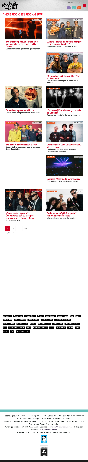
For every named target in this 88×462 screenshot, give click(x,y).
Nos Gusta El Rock (72, 324)
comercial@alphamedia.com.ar (60, 427)
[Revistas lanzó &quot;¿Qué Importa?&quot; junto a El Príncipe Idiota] (64, 200)
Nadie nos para (44, 324)
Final (25, 228)
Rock (52, 327)
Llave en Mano (46, 320)
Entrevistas (7, 320)
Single (5, 331)
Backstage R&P (53, 19)
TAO (12, 331)
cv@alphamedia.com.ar (48, 430)
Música (33, 324)
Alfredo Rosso (30, 316)
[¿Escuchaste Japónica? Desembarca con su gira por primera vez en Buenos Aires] (23, 200)
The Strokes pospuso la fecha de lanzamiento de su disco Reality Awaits (22, 44)
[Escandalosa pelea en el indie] (23, 97)
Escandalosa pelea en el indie (20, 111)
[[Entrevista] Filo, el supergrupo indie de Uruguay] (64, 97)
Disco (78, 316)
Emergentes (11, 191)
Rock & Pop (60, 327)
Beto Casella (50, 316)
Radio (29, 327)
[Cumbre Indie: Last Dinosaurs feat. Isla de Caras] (64, 131)
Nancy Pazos (58, 324)
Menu (85, 6)
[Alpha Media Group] (44, 451)
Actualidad (7, 316)
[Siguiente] (19, 228)
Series (70, 327)
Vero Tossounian (22, 331)
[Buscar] (79, 2)
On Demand (11, 122)
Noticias (10, 19)
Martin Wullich (9, 324)
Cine (72, 316)
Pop (4, 327)
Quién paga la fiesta (16, 327)
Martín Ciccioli (22, 324)
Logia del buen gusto (62, 320)
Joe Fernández (20, 320)
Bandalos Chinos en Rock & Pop (21, 145)
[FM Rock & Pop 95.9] (9, 6)
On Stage (51, 157)
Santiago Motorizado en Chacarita (63, 179)
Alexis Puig (18, 316)
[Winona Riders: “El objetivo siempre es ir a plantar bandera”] (64, 28)
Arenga (40, 316)
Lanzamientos (33, 320)
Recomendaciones (40, 327)
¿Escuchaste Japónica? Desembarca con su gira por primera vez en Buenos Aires (20, 216)
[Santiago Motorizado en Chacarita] (64, 165)
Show (77, 327)
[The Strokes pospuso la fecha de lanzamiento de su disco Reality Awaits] (23, 28)
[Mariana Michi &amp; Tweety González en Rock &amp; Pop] (64, 63)
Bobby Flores (63, 316)
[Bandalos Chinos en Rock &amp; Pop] (23, 131)
